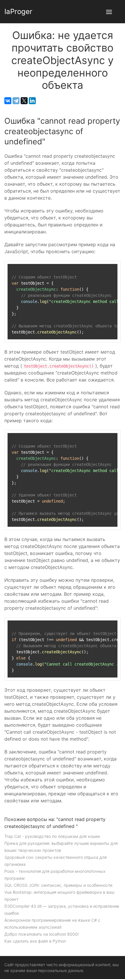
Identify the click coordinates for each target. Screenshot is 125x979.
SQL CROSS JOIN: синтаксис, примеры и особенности (58, 885)
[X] (24, 100)
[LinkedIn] (32, 100)
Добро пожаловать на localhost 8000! (41, 934)
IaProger (18, 11)
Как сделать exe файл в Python (35, 941)
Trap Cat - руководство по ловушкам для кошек (52, 836)
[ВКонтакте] (7, 100)
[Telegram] (15, 100)
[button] (109, 11)
